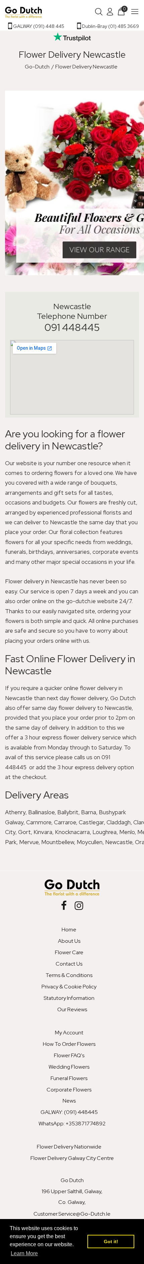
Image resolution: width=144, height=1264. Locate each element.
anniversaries (73, 551)
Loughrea (104, 832)
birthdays (41, 551)
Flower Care (69, 952)
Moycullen (89, 842)
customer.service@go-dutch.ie (72, 1213)
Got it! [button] (111, 1241)
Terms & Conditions (69, 975)
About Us (69, 940)
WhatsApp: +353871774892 (72, 1123)
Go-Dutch (37, 66)
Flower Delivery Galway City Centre (72, 1158)
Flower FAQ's (69, 1055)
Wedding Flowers (69, 1066)
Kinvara (42, 832)
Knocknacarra (72, 832)
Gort (24, 832)
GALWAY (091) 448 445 (38, 26)
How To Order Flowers (69, 1044)
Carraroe (65, 822)
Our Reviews (72, 1009)
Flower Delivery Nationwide (69, 1146)
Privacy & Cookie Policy (69, 986)
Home (69, 929)
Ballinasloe (41, 812)
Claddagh (118, 822)
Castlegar (91, 822)
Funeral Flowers (69, 1078)
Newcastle (118, 842)
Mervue (29, 842)
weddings (119, 542)
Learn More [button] (24, 1253)
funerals (15, 551)
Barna (88, 812)
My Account (69, 1032)
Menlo (127, 832)
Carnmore (38, 822)
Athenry (15, 812)
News (69, 1100)
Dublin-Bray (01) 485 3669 (110, 26)
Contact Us (69, 963)
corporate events (115, 551)
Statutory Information (69, 998)
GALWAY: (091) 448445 (69, 1112)
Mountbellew (57, 842)
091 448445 (72, 327)
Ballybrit (67, 812)
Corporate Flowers (69, 1089)
